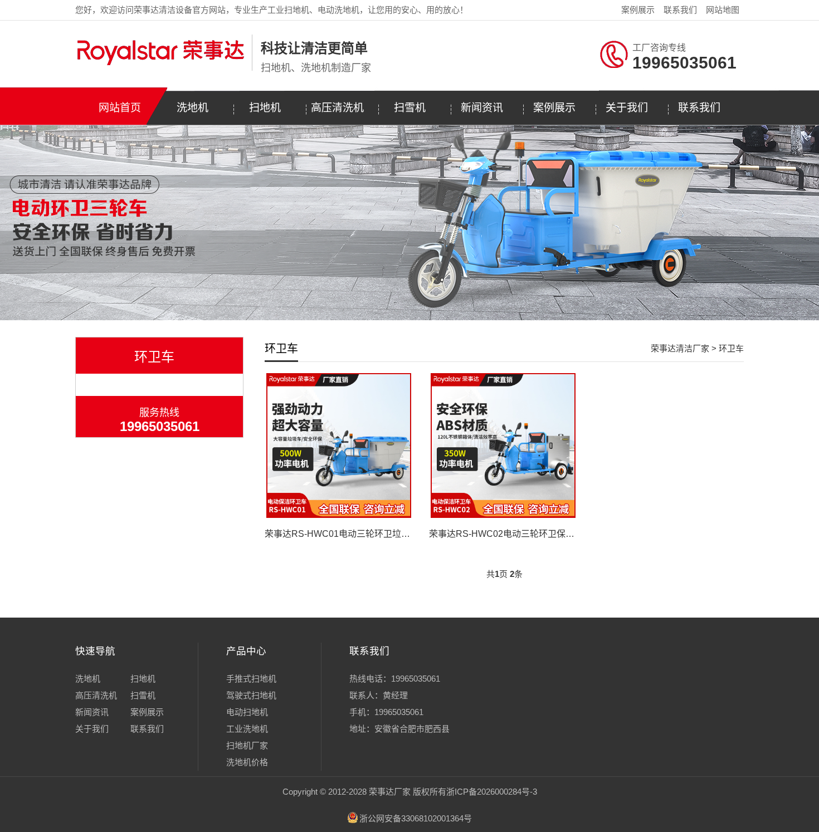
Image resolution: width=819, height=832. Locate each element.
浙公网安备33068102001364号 (415, 818)
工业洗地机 (247, 728)
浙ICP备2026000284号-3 (491, 791)
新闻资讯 (482, 108)
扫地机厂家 (247, 745)
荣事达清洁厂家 (680, 348)
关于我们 (627, 108)
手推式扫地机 (251, 678)
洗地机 (192, 108)
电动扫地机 (247, 712)
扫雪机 (410, 108)
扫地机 (265, 108)
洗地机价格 (247, 762)
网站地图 (722, 9)
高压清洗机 (337, 108)
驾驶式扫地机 (251, 695)
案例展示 (638, 9)
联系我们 (680, 9)
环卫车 (731, 348)
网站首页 (120, 108)
